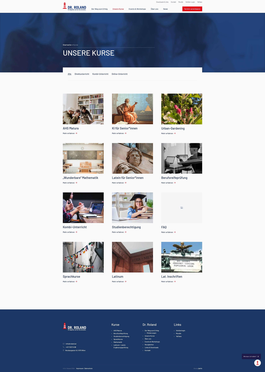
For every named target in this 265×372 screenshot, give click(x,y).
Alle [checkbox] (69, 74)
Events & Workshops (137, 9)
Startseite (67, 45)
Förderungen (151, 333)
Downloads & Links (162, 2)
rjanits (200, 368)
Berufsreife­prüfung (121, 333)
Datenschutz (88, 368)
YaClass (199, 2)
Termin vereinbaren (192, 9)
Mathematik (118, 342)
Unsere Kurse (118, 9)
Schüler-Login (190, 2)
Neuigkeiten (149, 345)
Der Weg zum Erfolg (99, 9)
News (165, 9)
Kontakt (173, 2)
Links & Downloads (151, 347)
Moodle (180, 2)
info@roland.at (71, 344)
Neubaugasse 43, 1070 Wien (75, 350)
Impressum (80, 368)
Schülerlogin (180, 330)
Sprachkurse (118, 339)
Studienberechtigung (121, 336)
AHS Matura (118, 330)
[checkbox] (82, 73)
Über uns (154, 9)
